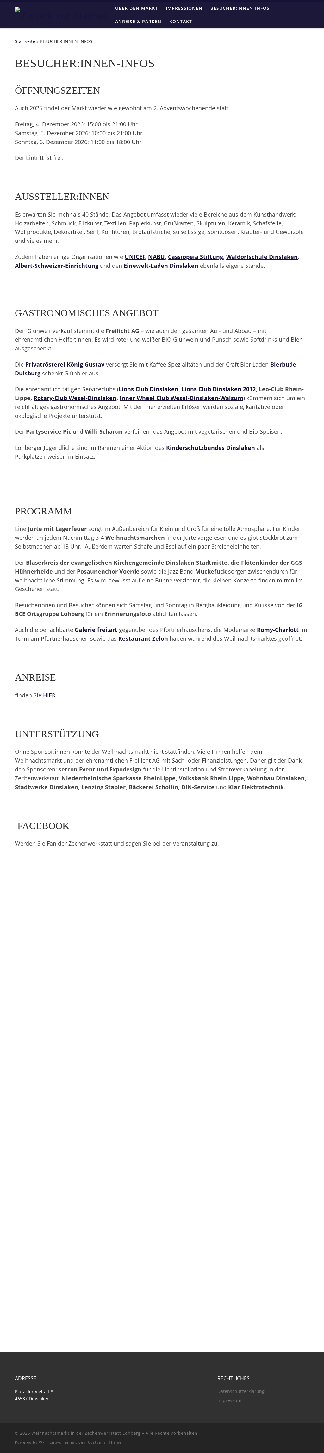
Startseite (25, 41)
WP (42, 1442)
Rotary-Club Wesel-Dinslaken (75, 398)
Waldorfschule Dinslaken (262, 257)
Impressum (229, 1400)
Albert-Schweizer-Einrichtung (56, 265)
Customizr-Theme (105, 1442)
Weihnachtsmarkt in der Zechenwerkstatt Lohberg (85, 1433)
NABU (156, 257)
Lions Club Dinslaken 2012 (219, 389)
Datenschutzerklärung (241, 1391)
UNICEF (135, 257)
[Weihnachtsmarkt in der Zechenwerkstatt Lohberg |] (62, 14)
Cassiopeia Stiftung (195, 257)
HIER (49, 695)
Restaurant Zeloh (143, 638)
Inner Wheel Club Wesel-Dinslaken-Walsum (181, 398)
